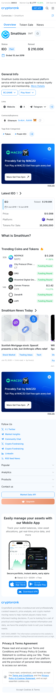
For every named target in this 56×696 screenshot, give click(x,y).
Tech (39, 355)
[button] (18, 584)
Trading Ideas (26, 355)
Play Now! (25, 92)
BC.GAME (7, 92)
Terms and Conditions (22, 675)
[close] (49, 149)
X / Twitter (10, 429)
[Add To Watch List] (37, 33)
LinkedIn (9, 453)
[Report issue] (53, 15)
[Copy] (40, 120)
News (40, 24)
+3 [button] (31, 134)
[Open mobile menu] (53, 8)
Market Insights (12, 434)
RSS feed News (12, 458)
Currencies (6, 15)
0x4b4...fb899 (25, 120)
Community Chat (13, 439)
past (11, 49)
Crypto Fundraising (14, 444)
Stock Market (9, 355)
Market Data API (28, 494)
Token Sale (26, 24)
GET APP (37, 8)
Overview (10, 24)
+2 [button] (52, 106)
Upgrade (30, 501)
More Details (38, 86)
